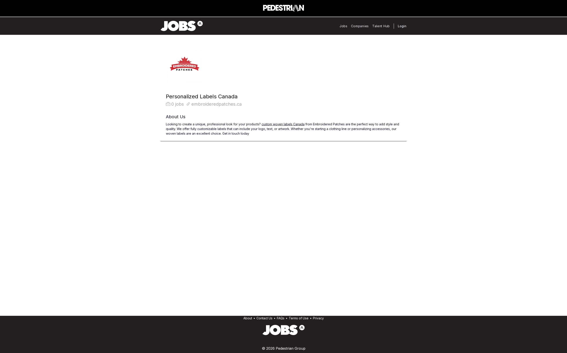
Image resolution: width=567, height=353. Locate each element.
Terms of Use (299, 318)
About (247, 318)
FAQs (280, 318)
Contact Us (264, 318)
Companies (360, 26)
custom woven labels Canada (283, 124)
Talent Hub (381, 26)
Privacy (318, 318)
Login (402, 26)
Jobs (344, 26)
